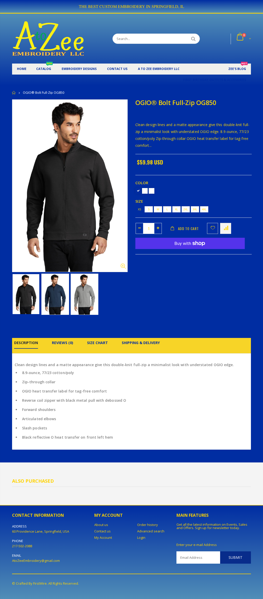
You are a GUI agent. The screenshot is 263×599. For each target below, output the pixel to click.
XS (139, 209)
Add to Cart (188, 228)
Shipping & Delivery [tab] (141, 342)
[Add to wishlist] (212, 228)
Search (193, 39)
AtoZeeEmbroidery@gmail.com (36, 560)
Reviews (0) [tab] (62, 342)
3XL (195, 209)
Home (14, 92)
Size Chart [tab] (97, 342)
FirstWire (40, 583)
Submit (235, 557)
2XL (185, 209)
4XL (204, 209)
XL (176, 209)
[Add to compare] (225, 228)
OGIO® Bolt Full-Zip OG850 (175, 102)
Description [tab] (26, 342)
